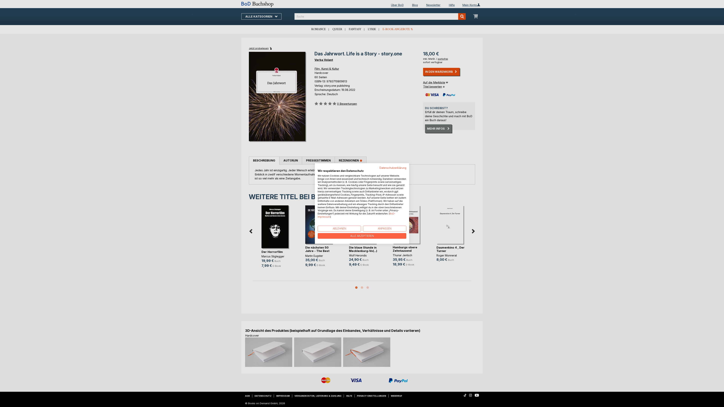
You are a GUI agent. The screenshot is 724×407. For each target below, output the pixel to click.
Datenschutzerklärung (393, 167)
